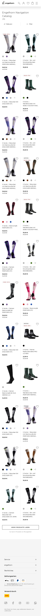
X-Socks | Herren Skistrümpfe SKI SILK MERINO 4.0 (9, 393)
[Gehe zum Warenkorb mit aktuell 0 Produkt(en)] (33, 3)
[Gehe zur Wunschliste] (28, 3)
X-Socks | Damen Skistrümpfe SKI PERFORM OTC (8, 269)
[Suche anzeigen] (19, 3)
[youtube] (27, 603)
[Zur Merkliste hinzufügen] (16, 35)
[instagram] (20, 603)
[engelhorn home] (8, 3)
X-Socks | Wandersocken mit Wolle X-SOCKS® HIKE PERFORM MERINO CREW (30, 105)
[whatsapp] (35, 603)
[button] (23, 3)
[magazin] (5, 603)
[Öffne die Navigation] (37, 3)
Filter (30, 24)
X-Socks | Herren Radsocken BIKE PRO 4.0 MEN (30, 351)
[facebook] (13, 603)
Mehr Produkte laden (20, 527)
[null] (10, 43)
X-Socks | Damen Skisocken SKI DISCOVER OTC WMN (9, 515)
